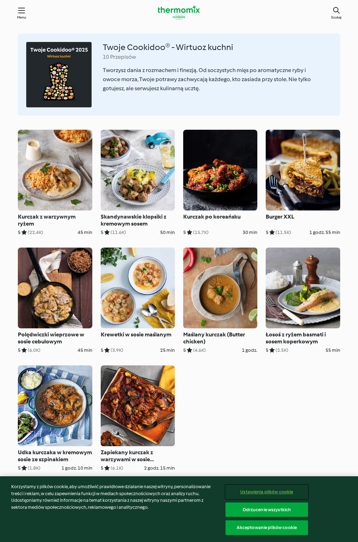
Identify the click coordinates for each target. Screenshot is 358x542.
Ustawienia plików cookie (266, 491)
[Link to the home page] (179, 13)
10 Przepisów (119, 57)
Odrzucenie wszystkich (267, 509)
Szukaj (336, 17)
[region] (179, 509)
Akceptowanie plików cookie (267, 527)
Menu (22, 17)
